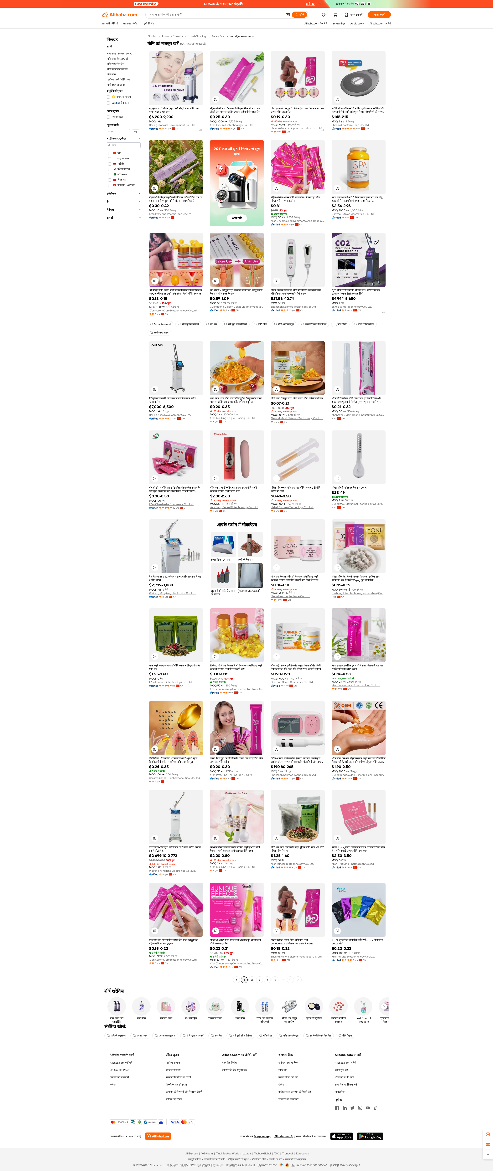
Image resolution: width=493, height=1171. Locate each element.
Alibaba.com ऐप (283, 1136)
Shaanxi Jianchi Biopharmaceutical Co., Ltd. (296, 128)
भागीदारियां (340, 1091)
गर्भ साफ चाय (142, 1035)
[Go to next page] (298, 979)
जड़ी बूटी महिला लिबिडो (237, 324)
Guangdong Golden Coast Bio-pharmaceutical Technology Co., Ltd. (237, 306)
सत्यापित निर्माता (229, 1062)
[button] (288, 14)
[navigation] (123, 508)
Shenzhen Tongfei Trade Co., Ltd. (290, 596)
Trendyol (287, 1153)
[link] (488, 1134)
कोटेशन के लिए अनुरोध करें (234, 1069)
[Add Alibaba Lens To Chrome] (158, 1136)
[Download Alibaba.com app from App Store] (341, 1136)
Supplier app (262, 1136)
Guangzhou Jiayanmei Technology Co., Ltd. (357, 503)
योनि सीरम (262, 324)
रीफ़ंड (281, 1084)
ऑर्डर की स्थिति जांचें (344, 1077)
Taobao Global (262, 1153)
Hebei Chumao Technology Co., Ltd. (292, 507)
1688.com (207, 1153)
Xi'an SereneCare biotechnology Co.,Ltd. (173, 310)
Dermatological (162, 324)
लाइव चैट (282, 1069)
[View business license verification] (281, 1165)
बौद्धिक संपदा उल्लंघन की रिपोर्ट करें (294, 1091)
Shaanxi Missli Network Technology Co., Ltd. (297, 418)
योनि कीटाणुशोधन (118, 1035)
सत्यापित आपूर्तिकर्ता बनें (346, 1084)
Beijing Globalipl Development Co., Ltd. (172, 124)
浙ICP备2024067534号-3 (345, 1165)
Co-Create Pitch (119, 1069)
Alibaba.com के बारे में (122, 1054)
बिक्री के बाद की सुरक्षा (176, 1084)
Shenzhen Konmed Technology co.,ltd (293, 306)
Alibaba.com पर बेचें (345, 1062)
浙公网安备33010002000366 (309, 1165)
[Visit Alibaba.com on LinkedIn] (344, 1108)
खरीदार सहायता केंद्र (288, 1062)
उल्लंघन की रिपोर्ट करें (288, 1099)
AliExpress (191, 1153)
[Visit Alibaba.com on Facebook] (337, 1108)
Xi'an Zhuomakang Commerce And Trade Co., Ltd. (298, 220)
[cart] (336, 15)
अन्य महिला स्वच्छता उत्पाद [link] (242, 36)
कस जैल (213, 324)
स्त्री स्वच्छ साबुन (161, 332)
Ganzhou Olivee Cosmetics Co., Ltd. (353, 213)
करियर (113, 1084)
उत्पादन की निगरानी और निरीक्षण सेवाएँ (184, 1091)
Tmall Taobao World (227, 1153)
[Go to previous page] (236, 979)
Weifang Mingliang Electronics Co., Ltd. (172, 593)
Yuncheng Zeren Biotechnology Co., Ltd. (234, 507)
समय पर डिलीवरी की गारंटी (178, 1077)
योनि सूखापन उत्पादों (190, 324)
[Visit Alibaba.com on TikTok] (375, 1108)
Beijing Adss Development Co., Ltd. (170, 414)
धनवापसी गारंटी (173, 1069)
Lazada (246, 1153)
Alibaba (152, 36)
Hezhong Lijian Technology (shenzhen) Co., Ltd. (359, 593)
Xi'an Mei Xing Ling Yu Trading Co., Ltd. (232, 417)
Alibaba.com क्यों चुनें (121, 1062)
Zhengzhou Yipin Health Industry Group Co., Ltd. (359, 414)
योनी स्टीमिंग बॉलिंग (366, 324)
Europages (302, 1153)
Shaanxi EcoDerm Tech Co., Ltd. (350, 124)
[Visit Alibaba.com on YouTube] (368, 1108)
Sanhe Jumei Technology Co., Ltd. (352, 306)
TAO (276, 1153)
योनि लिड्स (342, 324)
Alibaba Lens (125, 1136)
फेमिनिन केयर (218, 36)
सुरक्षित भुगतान (173, 1062)
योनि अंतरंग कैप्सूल (286, 324)
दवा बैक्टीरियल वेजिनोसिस (315, 324)
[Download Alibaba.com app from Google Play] (370, 1136)
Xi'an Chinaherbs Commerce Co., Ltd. (171, 504)
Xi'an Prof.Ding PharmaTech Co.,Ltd (170, 213)
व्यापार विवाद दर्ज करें (288, 1077)
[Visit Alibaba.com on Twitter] (352, 1108)
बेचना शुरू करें (341, 1069)
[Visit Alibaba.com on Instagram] (360, 1108)
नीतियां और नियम (174, 1099)
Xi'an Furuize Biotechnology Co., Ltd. (231, 124)
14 (290, 979)
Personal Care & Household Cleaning (184, 36)
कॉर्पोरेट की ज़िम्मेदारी (119, 1077)
